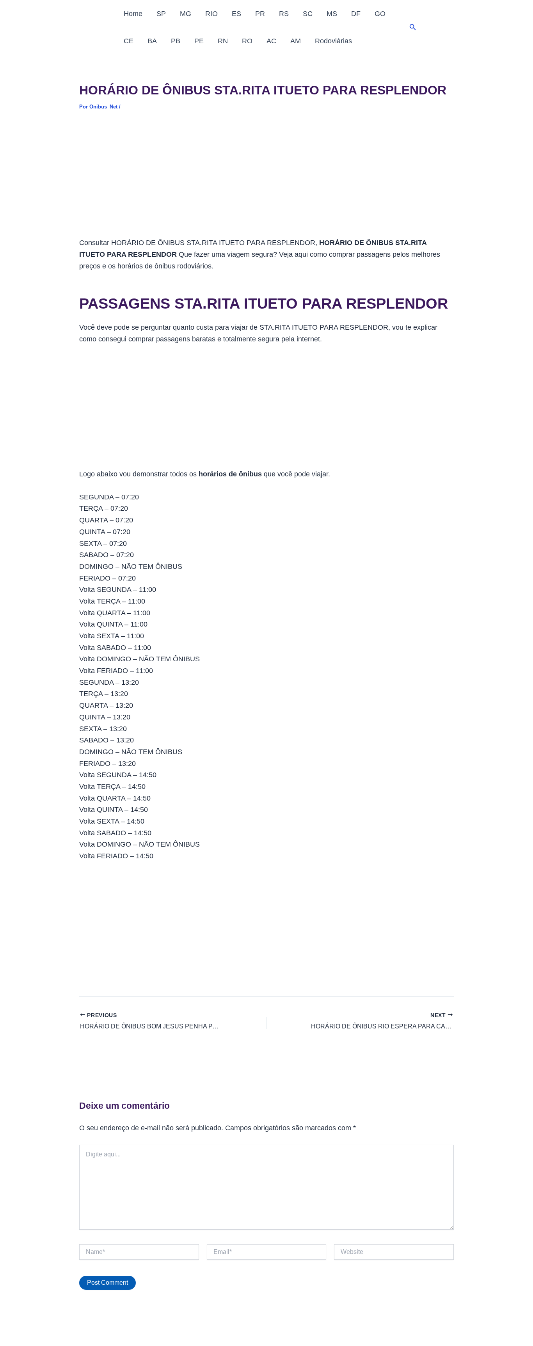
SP (161, 14)
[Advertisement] (266, 179)
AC (271, 41)
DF (356, 14)
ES (236, 14)
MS (332, 14)
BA (152, 41)
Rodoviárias (333, 41)
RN (223, 41)
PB (175, 41)
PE (199, 41)
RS (284, 14)
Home (133, 14)
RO (247, 41)
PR (260, 14)
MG (185, 14)
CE (128, 41)
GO (380, 14)
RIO (211, 14)
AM (295, 41)
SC (308, 14)
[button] (412, 27)
